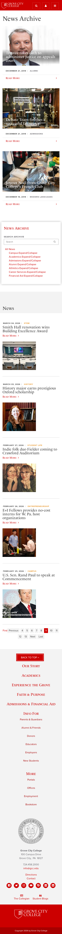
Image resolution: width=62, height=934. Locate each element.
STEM (27, 323)
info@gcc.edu (31, 868)
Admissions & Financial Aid (31, 704)
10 (51, 630)
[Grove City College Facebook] (9, 885)
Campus (32, 571)
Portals (31, 779)
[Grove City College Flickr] (45, 885)
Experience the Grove (31, 685)
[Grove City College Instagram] (23, 885)
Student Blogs (40, 898)
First (5, 630)
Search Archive (14, 237)
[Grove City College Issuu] (38, 885)
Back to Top (29, 657)
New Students (31, 760)
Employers (31, 752)
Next (32, 636)
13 (26, 636)
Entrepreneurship (38, 506)
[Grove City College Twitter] (16, 885)
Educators (31, 744)
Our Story (31, 666)
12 (20, 636)
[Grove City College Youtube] (31, 885)
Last (41, 636)
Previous (13, 630)
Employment (31, 796)
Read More (10, 335)
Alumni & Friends (31, 727)
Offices (31, 788)
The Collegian (21, 898)
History (28, 384)
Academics (31, 675)
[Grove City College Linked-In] (52, 885)
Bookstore (31, 804)
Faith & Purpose (31, 694)
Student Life (35, 445)
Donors (31, 736)
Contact (31, 878)
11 (56, 630)
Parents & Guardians (31, 719)
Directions (31, 874)
